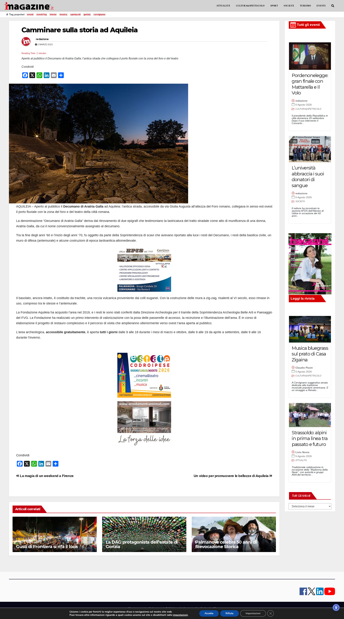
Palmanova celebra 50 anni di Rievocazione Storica (226, 544)
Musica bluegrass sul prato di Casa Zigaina (310, 354)
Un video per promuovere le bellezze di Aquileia (231, 476)
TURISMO (305, 5)
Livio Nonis (302, 452)
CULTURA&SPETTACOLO (250, 5)
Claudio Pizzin (304, 367)
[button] (332, 5)
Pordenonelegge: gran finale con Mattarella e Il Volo (310, 84)
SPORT (274, 5)
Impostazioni (253, 613)
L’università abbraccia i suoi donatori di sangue (308, 176)
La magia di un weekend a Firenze (46, 476)
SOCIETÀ (289, 5)
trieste (53, 14)
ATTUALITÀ (223, 5)
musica (63, 14)
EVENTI (321, 5)
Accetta (209, 613)
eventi (30, 14)
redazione (42, 39)
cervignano (99, 14)
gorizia (87, 14)
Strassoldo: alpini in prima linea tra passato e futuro (310, 438)
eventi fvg (42, 14)
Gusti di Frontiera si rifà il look (47, 546)
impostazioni (180, 615)
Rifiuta (229, 613)
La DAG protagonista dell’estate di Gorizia (142, 544)
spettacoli (75, 14)
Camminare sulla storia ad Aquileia (80, 30)
